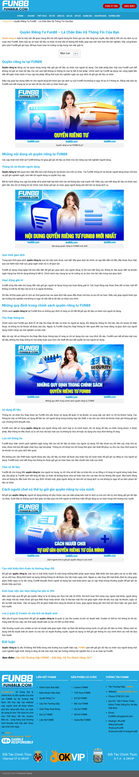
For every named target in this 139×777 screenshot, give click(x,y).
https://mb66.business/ (12, 736)
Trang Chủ (7, 21)
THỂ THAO (42, 16)
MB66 (8, 733)
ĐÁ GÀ (69, 16)
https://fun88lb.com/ (127, 691)
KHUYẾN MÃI (100, 16)
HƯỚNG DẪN (114, 16)
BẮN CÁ (60, 16)
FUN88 (20, 16)
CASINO (31, 16)
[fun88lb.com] (15, 6)
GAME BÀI (87, 16)
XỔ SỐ (52, 16)
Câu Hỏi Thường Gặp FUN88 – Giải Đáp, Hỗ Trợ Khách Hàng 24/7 (53, 657)
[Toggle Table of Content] (74, 53)
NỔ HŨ (77, 16)
